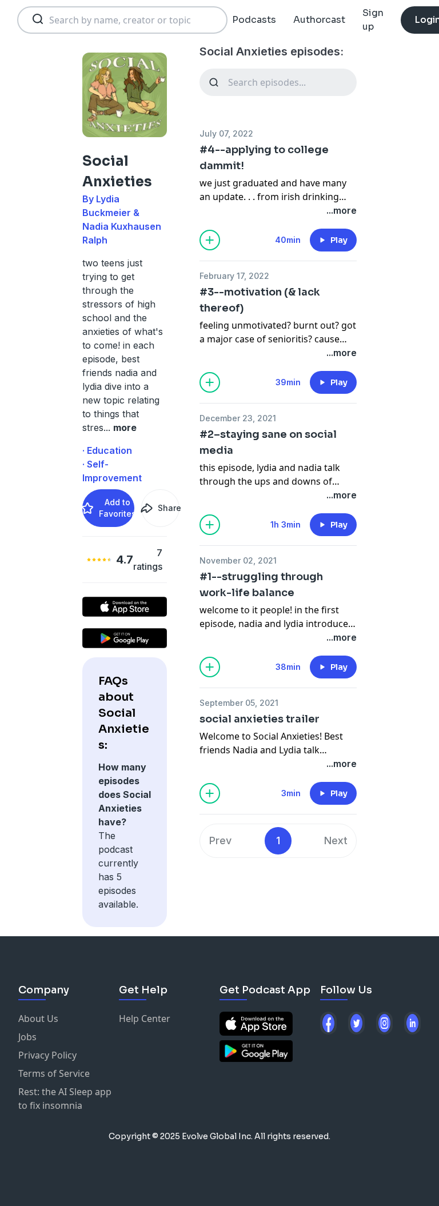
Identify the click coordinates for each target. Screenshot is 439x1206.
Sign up (373, 20)
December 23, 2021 (237, 418)
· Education (107, 450)
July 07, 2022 (226, 133)
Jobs (27, 1037)
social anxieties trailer (259, 719)
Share (168, 508)
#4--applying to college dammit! (264, 157)
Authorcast (319, 20)
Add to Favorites (116, 507)
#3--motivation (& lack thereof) (259, 300)
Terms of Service (54, 1073)
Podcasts (254, 20)
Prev (220, 840)
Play (339, 240)
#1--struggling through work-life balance (261, 584)
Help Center (144, 1018)
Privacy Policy (47, 1055)
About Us (38, 1018)
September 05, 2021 (238, 703)
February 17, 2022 (234, 276)
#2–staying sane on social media (268, 442)
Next (336, 840)
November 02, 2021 (238, 560)
